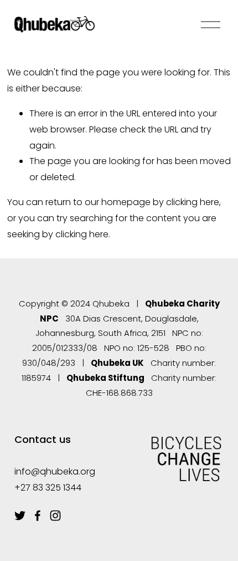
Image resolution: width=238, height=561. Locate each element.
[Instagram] (55, 515)
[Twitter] (19, 515)
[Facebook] (37, 515)
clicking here (192, 202)
